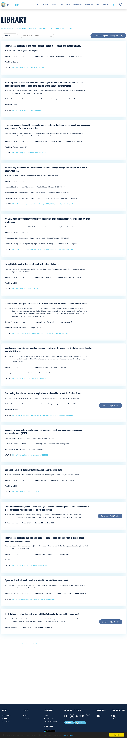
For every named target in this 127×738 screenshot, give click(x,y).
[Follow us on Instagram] (88, 716)
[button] (121, 4)
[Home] (11, 4)
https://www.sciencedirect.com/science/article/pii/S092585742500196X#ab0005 (42, 415)
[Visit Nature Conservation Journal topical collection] (80, 722)
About (37, 4)
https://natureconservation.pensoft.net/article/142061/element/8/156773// (40, 333)
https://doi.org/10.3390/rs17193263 (25, 289)
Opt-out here (68, 735)
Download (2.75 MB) (110, 405)
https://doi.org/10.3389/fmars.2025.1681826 (29, 153)
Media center (77, 4)
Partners (46, 4)
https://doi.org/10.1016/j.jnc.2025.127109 (28, 68)
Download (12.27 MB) (110, 516)
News (61, 4)
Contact (106, 4)
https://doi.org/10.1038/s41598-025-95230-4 (29, 565)
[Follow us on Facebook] (66, 716)
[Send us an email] (99, 716)
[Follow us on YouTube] (82, 716)
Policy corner (89, 4)
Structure (6, 718)
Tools (68, 4)
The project (6, 715)
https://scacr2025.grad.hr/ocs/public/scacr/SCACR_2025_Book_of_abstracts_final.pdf (44, 204)
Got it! (116, 735)
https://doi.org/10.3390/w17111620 (25, 492)
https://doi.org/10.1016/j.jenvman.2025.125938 (30, 455)
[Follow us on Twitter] (72, 716)
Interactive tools (50, 721)
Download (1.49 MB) (110, 622)
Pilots (98, 4)
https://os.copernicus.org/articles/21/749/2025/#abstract (33, 599)
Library (54, 4)
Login (113, 4)
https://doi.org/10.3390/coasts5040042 (27, 110)
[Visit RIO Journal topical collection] (69, 722)
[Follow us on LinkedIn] (77, 716)
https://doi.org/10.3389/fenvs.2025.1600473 (29, 378)
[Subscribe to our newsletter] (113, 716)
